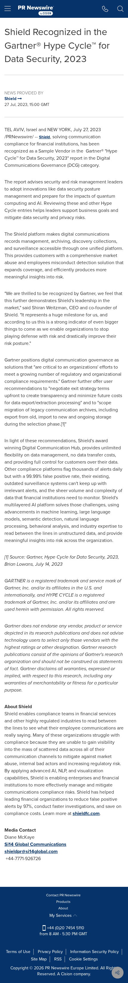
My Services (61, 915)
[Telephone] (105, 9)
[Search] (120, 9)
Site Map (39, 959)
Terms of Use (18, 952)
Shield (44, 137)
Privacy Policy (50, 952)
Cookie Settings (83, 959)
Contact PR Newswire (63, 895)
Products (63, 901)
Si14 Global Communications (35, 844)
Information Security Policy (94, 952)
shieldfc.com (86, 813)
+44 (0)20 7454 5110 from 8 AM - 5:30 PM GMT (63, 931)
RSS (58, 959)
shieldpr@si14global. (26, 851)
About (63, 908)
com (53, 851)
